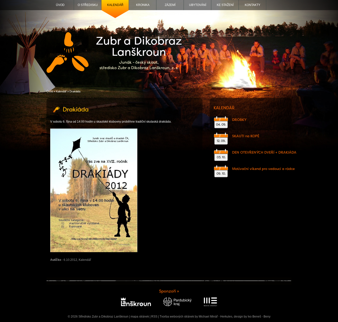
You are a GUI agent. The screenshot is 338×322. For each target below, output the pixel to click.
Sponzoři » (169, 291)
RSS (154, 316)
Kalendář (115, 5)
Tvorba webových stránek (177, 316)
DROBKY (239, 119)
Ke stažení (225, 5)
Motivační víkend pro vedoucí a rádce (263, 168)
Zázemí (170, 5)
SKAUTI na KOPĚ (245, 136)
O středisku (88, 5)
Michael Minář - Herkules (215, 316)
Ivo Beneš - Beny (259, 316)
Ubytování (197, 5)
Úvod (60, 5)
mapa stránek (140, 316)
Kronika (142, 5)
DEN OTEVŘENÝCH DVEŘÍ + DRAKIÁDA (264, 152)
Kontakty (252, 5)
